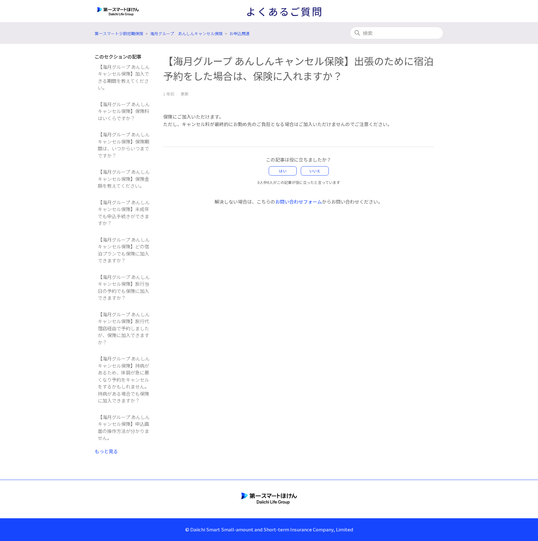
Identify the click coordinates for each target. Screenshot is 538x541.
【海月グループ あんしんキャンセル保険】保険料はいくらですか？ (124, 111)
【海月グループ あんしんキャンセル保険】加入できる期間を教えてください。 (124, 77)
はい (282, 170)
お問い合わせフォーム (298, 201)
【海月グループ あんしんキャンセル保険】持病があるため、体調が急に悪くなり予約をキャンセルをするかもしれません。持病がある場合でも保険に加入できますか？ (124, 379)
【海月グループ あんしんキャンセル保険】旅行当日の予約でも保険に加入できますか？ (124, 287)
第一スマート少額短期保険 (119, 33)
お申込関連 (239, 33)
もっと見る (106, 451)
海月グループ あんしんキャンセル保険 (186, 33)
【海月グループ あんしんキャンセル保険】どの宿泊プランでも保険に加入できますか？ (124, 250)
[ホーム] (269, 498)
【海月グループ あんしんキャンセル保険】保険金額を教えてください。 (124, 178)
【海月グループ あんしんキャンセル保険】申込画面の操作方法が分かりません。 (124, 427)
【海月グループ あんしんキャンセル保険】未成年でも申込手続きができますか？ (124, 213)
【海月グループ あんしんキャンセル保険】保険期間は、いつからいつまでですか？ (124, 145)
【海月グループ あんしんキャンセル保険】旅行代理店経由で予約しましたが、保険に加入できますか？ (124, 328)
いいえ (314, 170)
